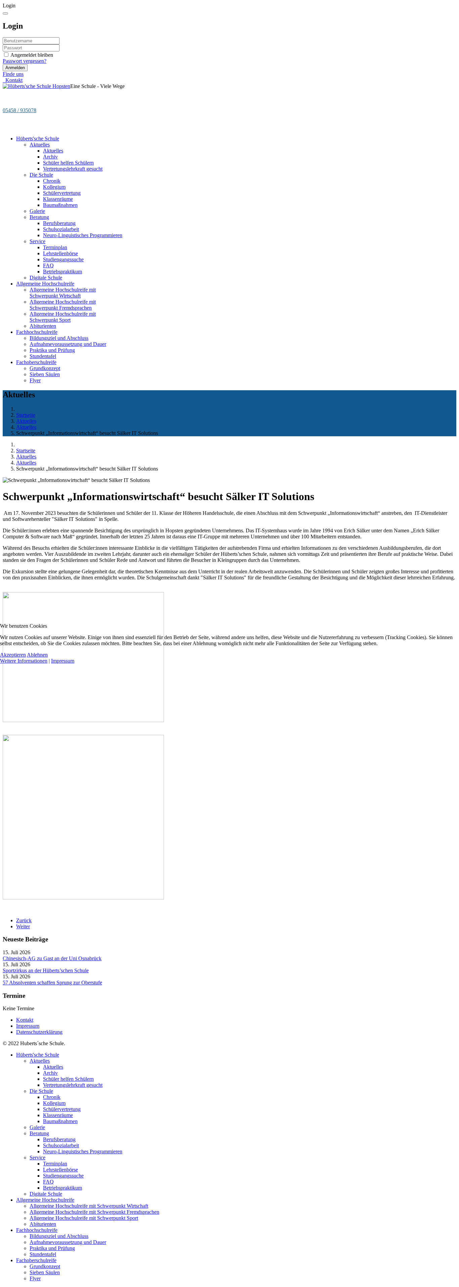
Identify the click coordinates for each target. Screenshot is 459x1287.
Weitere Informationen (23, 661)
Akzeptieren (13, 655)
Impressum (62, 661)
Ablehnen (37, 655)
